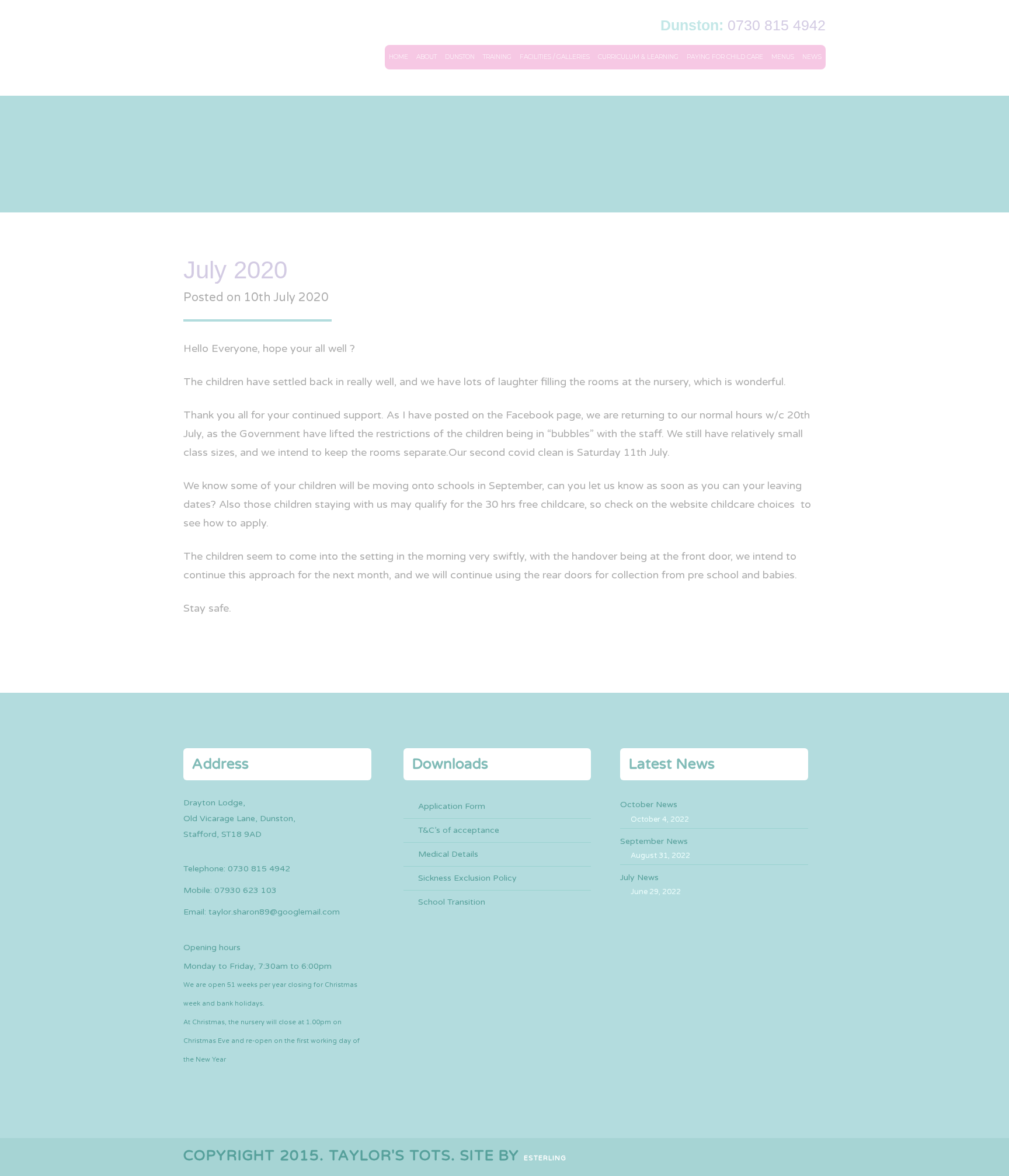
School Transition (451, 902)
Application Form (451, 806)
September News (654, 841)
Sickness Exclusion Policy (467, 878)
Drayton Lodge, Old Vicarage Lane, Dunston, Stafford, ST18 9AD (239, 818)
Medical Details (448, 854)
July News (639, 877)
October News (648, 804)
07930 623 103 (245, 890)
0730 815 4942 (777, 25)
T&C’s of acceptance (458, 830)
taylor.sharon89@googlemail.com (274, 912)
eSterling (545, 1158)
